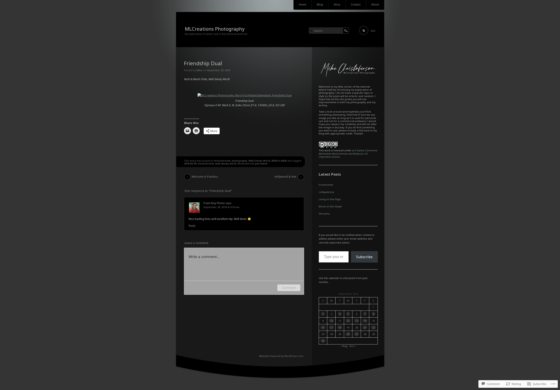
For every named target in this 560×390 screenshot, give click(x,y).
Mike (199, 70)
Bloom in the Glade (330, 206)
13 (356, 320)
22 (373, 327)
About (375, 4)
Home (302, 4)
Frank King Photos (214, 203)
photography (239, 160)
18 (339, 327)
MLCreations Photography (215, 28)
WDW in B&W (279, 160)
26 (348, 334)
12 (348, 320)
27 (356, 334)
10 (331, 320)
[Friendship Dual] (245, 95)
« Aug (344, 346)
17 (331, 327)
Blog (320, 4)
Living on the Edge (330, 199)
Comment (289, 287)
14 (365, 320)
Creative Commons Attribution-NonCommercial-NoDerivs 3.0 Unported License (348, 153)
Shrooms (324, 213)
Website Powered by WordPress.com (281, 356)
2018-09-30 (190, 163)
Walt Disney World (259, 160)
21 (365, 327)
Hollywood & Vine (285, 176)
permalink (261, 163)
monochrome (222, 160)
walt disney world (225, 163)
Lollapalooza (326, 192)
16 (323, 327)
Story (337, 4)
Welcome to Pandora (205, 176)
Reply (192, 226)
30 (323, 340)
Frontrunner (326, 184)
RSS (373, 30)
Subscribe (364, 256)
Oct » (352, 346)
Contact (355, 4)
